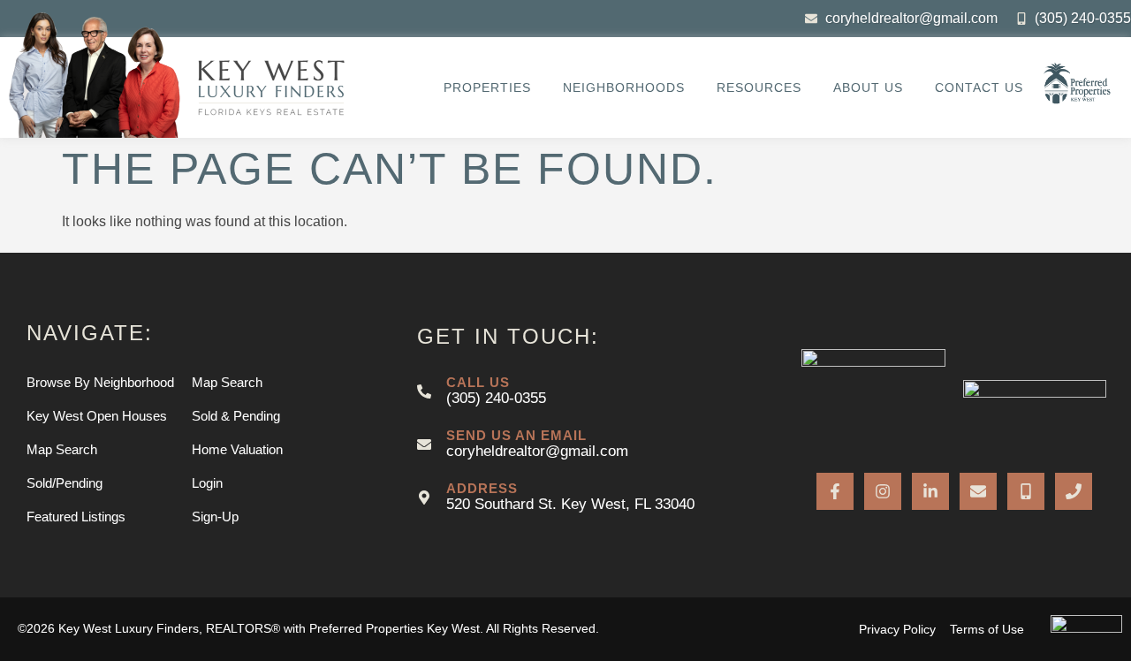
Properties (487, 87)
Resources (759, 87)
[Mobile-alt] (1025, 491)
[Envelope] (978, 491)
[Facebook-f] (835, 491)
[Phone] (1073, 491)
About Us (868, 87)
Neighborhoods (624, 87)
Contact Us (979, 87)
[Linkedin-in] (930, 491)
